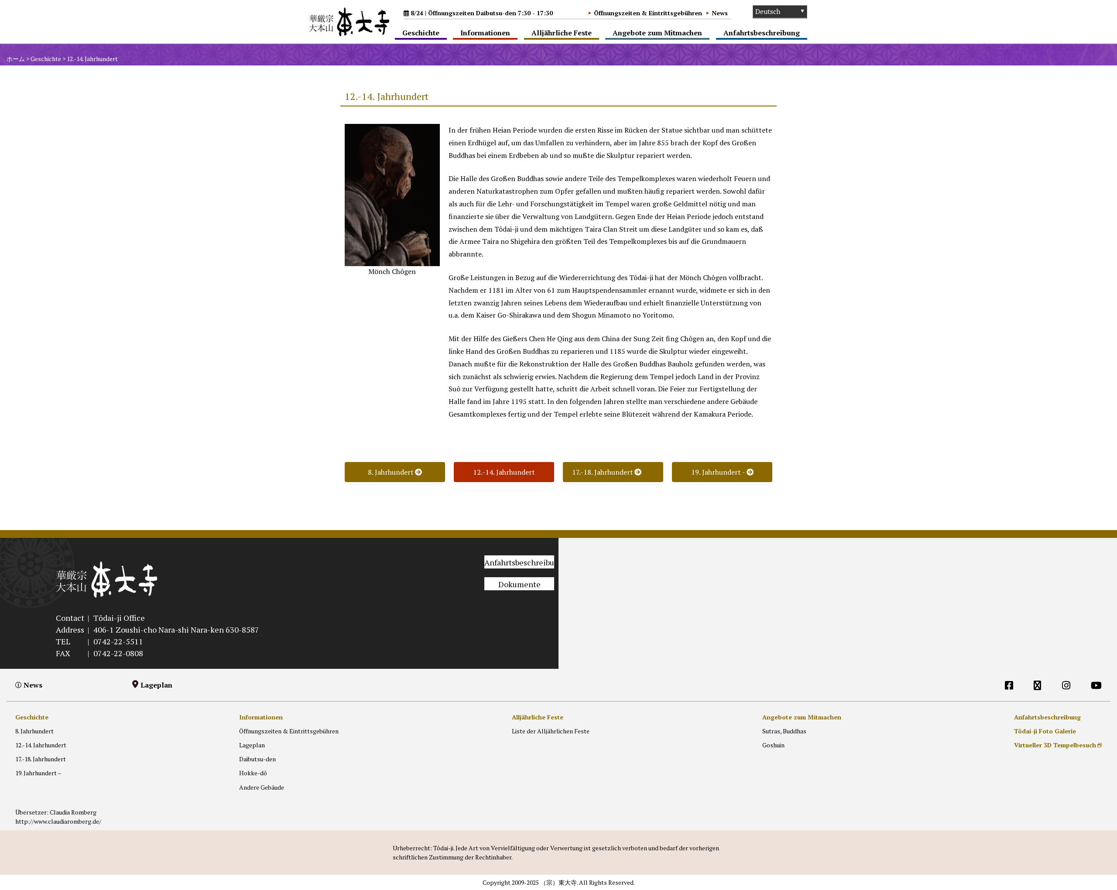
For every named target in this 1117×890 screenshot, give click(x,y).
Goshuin (773, 745)
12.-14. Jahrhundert (40, 745)
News (720, 13)
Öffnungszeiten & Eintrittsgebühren (648, 13)
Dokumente (519, 584)
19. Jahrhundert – (38, 773)
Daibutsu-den (257, 759)
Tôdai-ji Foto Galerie (1045, 731)
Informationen (485, 33)
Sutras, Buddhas (784, 731)
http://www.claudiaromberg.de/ (58, 821)
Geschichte (420, 33)
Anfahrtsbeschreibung (761, 33)
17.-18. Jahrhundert (40, 759)
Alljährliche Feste (561, 33)
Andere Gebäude (261, 787)
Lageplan (156, 685)
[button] (504, 472)
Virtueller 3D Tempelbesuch (1055, 745)
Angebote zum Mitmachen (657, 33)
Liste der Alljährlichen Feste (550, 731)
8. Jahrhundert (34, 731)
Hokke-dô (253, 773)
